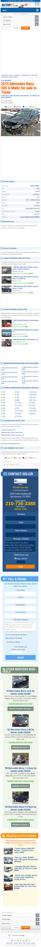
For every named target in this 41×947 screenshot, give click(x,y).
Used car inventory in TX (8, 430)
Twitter (26, 106)
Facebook (9, 106)
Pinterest (33, 106)
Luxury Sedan (34, 186)
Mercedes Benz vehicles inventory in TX (13, 435)
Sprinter (33, 414)
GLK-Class (34, 395)
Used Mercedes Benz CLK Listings (20, 704)
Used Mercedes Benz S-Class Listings (20, 820)
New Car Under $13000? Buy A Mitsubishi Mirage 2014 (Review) (26, 859)
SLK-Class (34, 411)
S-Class (33, 405)
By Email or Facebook (14, 638)
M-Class (33, 397)
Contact (33, 943)
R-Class (33, 403)
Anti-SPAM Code (20, 647)
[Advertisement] (20, 51)
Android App (9, 943)
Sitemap (16, 943)
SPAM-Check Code (20, 555)
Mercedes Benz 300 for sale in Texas (12, 432)
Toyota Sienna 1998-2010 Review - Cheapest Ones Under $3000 (24, 850)
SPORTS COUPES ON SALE (20, 709)
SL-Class (33, 408)
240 (4, 397)
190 (4, 392)
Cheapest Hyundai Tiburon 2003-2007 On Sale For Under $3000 (25, 868)
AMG (18, 400)
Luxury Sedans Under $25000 (29, 217)
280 (4, 403)
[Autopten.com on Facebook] (12, 940)
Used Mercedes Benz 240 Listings (20, 742)
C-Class (19, 403)
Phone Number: (20, 531)
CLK (18, 408)
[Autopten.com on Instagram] (18, 940)
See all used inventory (21, 490)
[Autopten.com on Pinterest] (15, 940)
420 (18, 392)
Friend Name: (20, 605)
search (25, 28)
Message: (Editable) (20, 539)
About (20, 943)
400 (4, 416)
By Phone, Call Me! (13, 642)
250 (4, 400)
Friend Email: (20, 612)
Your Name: (20, 590)
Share (38, 3)
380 (4, 414)
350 (4, 411)
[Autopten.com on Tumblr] (26, 940)
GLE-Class (34, 392)
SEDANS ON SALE (19, 747)
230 (4, 395)
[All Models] (20, 20)
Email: (20, 522)
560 (18, 397)
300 (4, 405)
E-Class (19, 414)
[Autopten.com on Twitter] (21, 940)
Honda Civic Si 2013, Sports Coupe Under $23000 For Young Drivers (25, 877)
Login (37, 5)
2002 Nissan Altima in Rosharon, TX (25, 339)
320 (4, 408)
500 (18, 395)
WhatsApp (18, 106)
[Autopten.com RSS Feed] (29, 940)
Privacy (28, 943)
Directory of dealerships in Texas (11, 443)
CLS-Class (20, 411)
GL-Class (19, 416)
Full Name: (20, 514)
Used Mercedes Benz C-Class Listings (20, 781)
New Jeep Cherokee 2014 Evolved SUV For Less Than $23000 (25, 886)
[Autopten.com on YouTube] (23, 940)
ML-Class (33, 400)
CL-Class (19, 405)
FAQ (24, 943)
